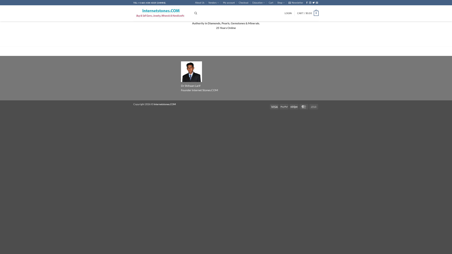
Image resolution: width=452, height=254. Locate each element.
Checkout (243, 2)
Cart (271, 2)
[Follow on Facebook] (307, 3)
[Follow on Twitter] (314, 3)
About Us (199, 2)
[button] (296, 2)
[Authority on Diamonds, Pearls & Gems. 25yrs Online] (161, 13)
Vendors (212, 2)
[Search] (195, 13)
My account (229, 2)
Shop (279, 2)
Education (257, 2)
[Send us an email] (317, 3)
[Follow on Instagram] (310, 3)
